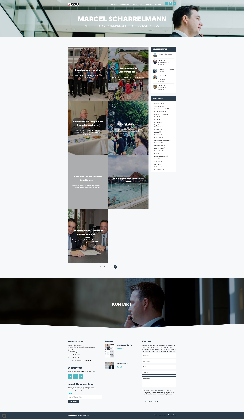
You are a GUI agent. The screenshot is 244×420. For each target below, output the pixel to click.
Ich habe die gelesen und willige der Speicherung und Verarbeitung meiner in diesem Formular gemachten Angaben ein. (159, 392)
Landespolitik (158, 145)
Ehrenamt (157, 122)
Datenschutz (172, 415)
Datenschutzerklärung (72, 388)
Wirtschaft (157, 169)
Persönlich (125, 4)
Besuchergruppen (160, 111)
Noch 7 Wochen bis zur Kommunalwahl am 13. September (165, 78)
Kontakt (158, 4)
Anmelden (73, 401)
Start (155, 415)
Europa (156, 129)
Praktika (157, 153)
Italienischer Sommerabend (162, 86)
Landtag (148, 4)
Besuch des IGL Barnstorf (166, 70)
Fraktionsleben (159, 137)
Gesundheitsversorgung (162, 140)
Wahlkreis (137, 4)
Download (121, 349)
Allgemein (157, 106)
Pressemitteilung (159, 156)
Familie (156, 132)
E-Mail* (70, 393)
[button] (4, 416)
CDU (155, 117)
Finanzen (157, 135)
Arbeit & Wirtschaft (160, 109)
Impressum (162, 415)
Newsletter (157, 151)
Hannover (157, 143)
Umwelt (156, 164)
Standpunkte (158, 161)
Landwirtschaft (159, 148)
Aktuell (114, 4)
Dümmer (157, 119)
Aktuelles (157, 103)
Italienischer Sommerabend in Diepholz (163, 62)
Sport (156, 159)
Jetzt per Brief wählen (165, 54)
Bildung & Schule (159, 114)
